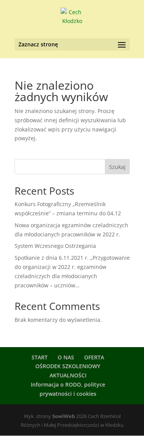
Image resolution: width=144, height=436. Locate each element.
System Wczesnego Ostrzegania (55, 245)
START (39, 357)
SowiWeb (63, 416)
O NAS (66, 357)
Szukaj (117, 166)
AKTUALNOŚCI (68, 375)
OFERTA (94, 357)
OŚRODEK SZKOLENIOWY (67, 366)
